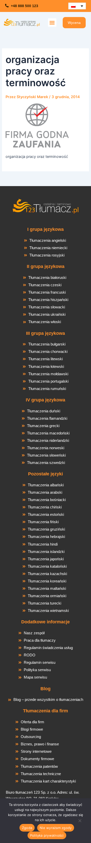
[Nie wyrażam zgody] (79, 822)
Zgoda (27, 828)
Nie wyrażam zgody (56, 828)
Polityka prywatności (47, 835)
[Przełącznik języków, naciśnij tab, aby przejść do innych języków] (77, 6)
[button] (52, 22)
